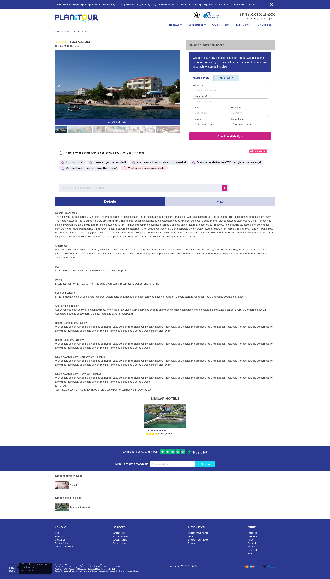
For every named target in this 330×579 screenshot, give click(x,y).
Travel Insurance (121, 543)
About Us (59, 536)
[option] (165, 422)
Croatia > (71, 32)
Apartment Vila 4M (156, 430)
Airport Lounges (120, 536)
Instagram (252, 536)
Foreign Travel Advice (198, 533)
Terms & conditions (62, 565)
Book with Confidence (198, 540)
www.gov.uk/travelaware (130, 571)
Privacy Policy (61, 543)
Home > (60, 32)
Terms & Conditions (64, 546)
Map (220, 201)
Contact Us (60, 540)
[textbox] (232, 90)
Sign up (205, 464)
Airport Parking (120, 540)
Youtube (251, 546)
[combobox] (230, 90)
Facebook (252, 533)
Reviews (192, 543)
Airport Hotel (119, 533)
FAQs (190, 536)
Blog (250, 553)
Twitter (251, 540)
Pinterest (252, 543)
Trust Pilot (252, 550)
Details (110, 201)
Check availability (229, 136)
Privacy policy (79, 565)
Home (58, 533)
